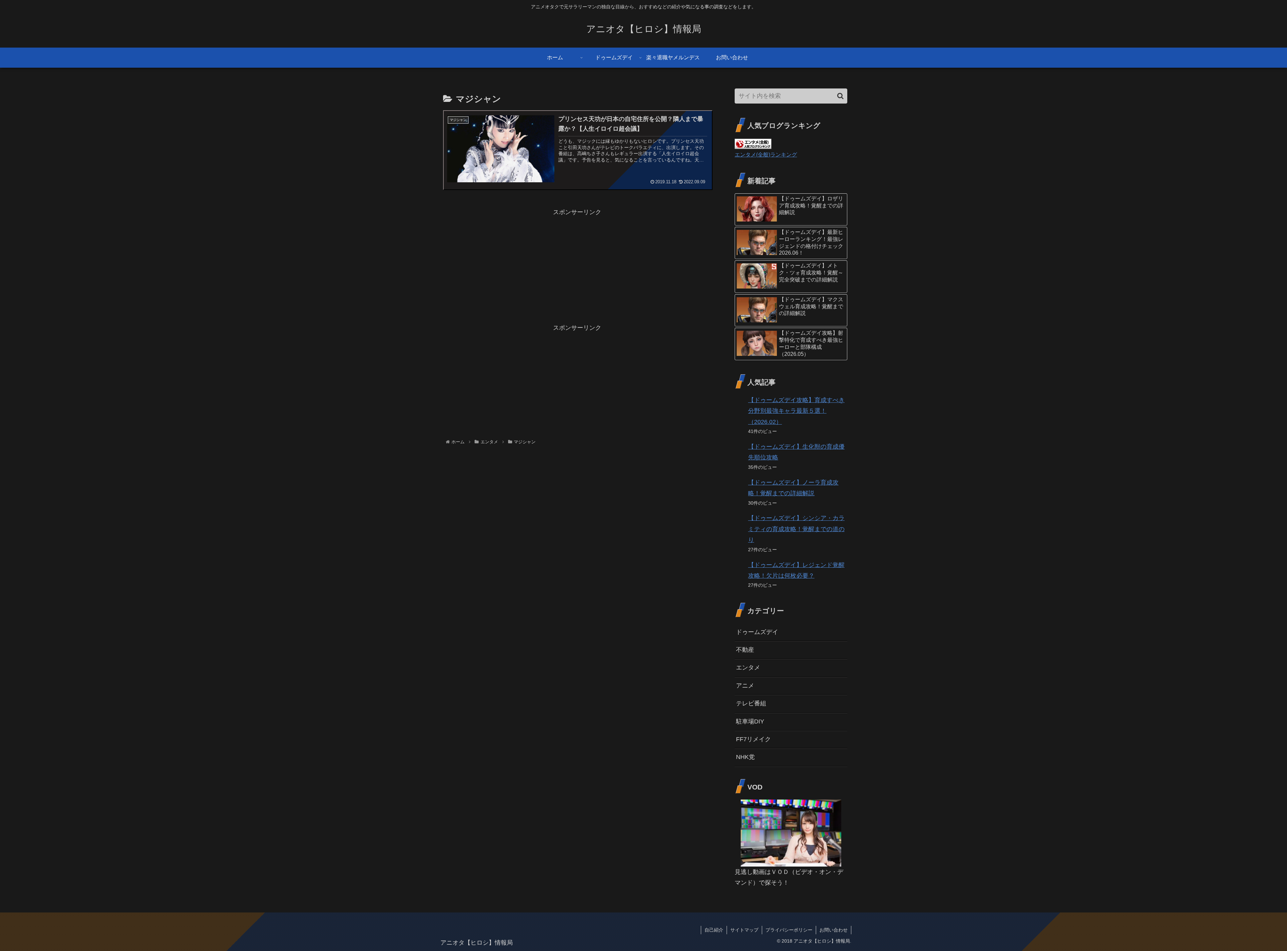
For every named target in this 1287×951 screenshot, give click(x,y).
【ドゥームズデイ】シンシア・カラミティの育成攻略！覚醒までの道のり (796, 529)
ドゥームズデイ (757, 632)
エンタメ (748, 667)
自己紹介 (713, 930)
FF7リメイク (753, 739)
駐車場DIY (750, 721)
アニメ (745, 685)
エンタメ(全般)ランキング (766, 154)
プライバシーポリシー (788, 930)
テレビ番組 (751, 703)
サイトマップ (744, 930)
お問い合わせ (833, 930)
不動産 (745, 649)
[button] (840, 96)
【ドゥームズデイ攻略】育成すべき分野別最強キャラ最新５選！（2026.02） (796, 411)
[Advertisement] (577, 265)
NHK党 (745, 757)
